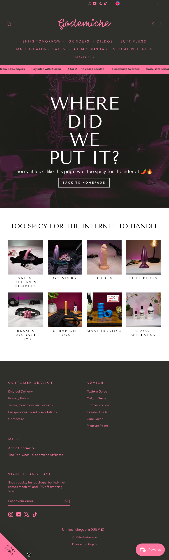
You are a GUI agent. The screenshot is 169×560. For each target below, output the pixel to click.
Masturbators (32, 49)
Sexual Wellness (133, 49)
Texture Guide (97, 391)
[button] (14, 546)
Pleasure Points (98, 426)
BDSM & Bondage (91, 49)
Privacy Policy (18, 398)
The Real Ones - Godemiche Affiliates (35, 455)
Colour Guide (96, 398)
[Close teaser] (29, 555)
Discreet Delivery (20, 391)
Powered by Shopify (84, 544)
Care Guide (95, 419)
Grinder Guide (97, 412)
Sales (59, 49)
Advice (83, 57)
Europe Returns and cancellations (32, 412)
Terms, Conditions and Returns (30, 405)
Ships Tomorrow (42, 41)
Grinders (79, 41)
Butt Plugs (134, 41)
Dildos (105, 41)
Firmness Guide (98, 405)
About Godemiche (21, 448)
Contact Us (16, 419)
